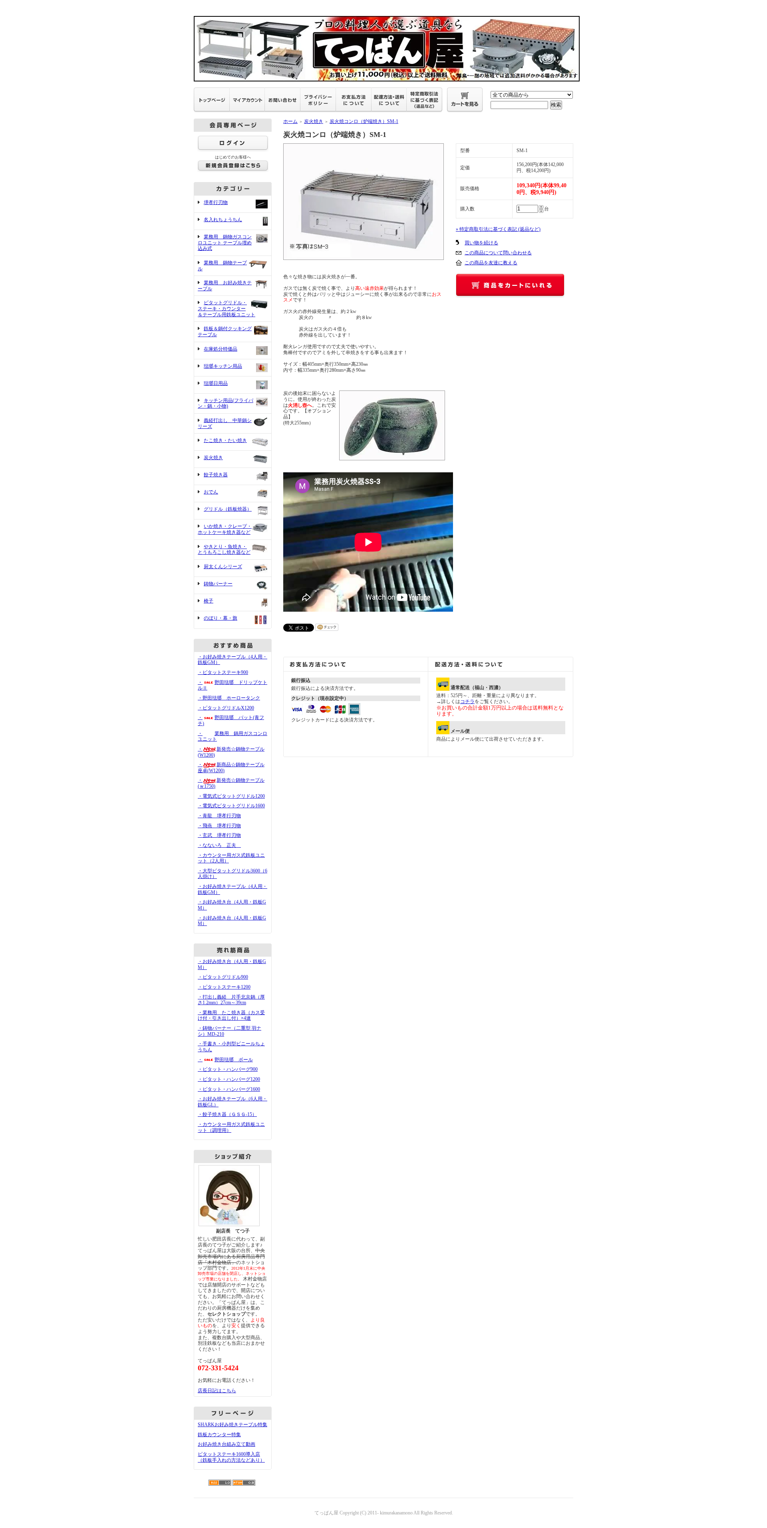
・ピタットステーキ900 (223, 672)
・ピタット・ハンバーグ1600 (229, 1089)
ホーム (290, 121)
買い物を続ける (481, 243)
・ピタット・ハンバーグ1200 (229, 1079)
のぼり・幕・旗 (220, 618)
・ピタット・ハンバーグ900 (228, 1069)
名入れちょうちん (223, 219)
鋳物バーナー (218, 584)
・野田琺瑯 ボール (225, 1059)
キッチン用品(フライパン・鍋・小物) (225, 403)
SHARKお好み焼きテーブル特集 (232, 1424)
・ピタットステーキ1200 (224, 987)
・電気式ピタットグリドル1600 (231, 806)
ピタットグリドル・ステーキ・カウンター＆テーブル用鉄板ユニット (226, 308)
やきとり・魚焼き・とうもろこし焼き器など (224, 549)
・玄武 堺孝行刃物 (219, 835)
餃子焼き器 (216, 475)
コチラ (467, 701)
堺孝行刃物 (216, 202)
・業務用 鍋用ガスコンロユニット (232, 736)
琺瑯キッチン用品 (223, 366)
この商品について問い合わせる (498, 253)
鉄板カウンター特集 (219, 1434)
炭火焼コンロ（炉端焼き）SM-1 (364, 121)
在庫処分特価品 (220, 349)
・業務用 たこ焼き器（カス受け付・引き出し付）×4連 (231, 1015)
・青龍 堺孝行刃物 (219, 816)
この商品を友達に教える (491, 263)
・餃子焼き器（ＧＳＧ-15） (227, 1114)
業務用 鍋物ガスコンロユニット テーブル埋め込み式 (225, 242)
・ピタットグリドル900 (223, 977)
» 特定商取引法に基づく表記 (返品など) (498, 229)
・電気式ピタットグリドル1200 (231, 796)
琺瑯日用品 (216, 383)
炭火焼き (213, 457)
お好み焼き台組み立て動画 (226, 1444)
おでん (211, 492)
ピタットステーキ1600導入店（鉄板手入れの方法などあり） (231, 1457)
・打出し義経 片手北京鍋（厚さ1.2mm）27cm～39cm (231, 1000)
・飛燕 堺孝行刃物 (219, 825)
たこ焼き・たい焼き (225, 440)
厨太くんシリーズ (223, 566)
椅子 (208, 601)
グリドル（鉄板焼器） (228, 509)
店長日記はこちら (217, 1390)
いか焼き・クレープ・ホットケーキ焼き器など (225, 529)
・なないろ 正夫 (219, 845)
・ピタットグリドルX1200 (226, 708)
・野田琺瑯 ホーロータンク (229, 698)
